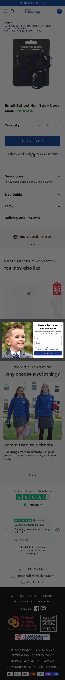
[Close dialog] (61, 324)
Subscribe (48, 353)
